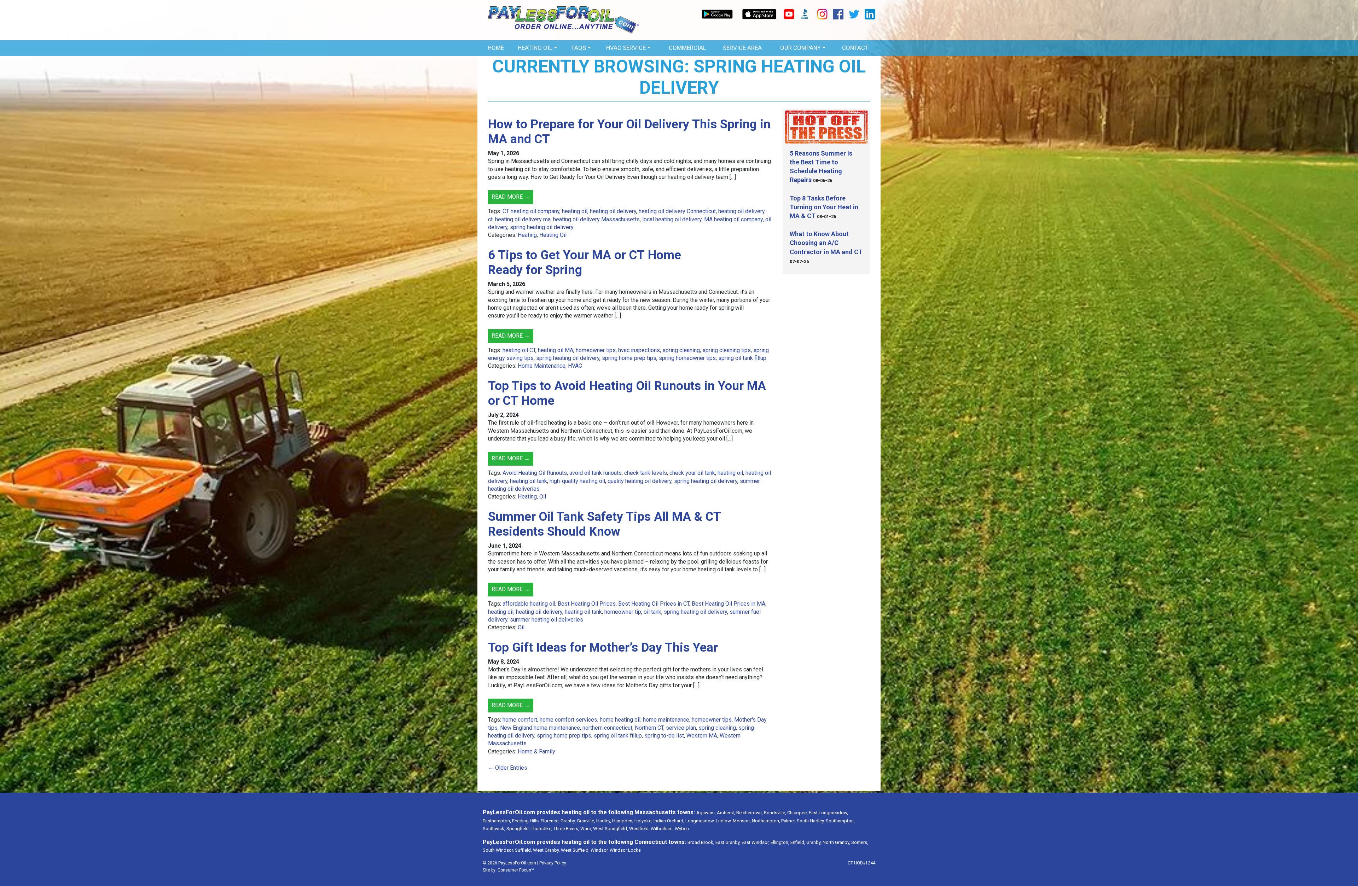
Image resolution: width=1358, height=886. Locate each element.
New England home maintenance (540, 727)
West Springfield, (610, 828)
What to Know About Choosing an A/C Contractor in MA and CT (826, 242)
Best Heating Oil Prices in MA (728, 603)
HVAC (575, 365)
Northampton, (766, 820)
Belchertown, (749, 812)
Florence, (550, 820)
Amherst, (726, 812)
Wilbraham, (662, 828)
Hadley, (603, 820)
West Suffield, (575, 850)
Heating (527, 235)
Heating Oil (535, 47)
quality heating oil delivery (640, 481)
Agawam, (706, 812)
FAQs (578, 47)
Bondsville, (775, 812)
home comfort (520, 719)
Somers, (859, 842)
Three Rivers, (566, 828)
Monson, (742, 820)
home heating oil (620, 719)
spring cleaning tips (726, 350)
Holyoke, (643, 820)
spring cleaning (681, 350)
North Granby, (836, 842)
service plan (681, 727)
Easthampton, (497, 820)
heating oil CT (519, 350)
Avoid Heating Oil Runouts (535, 473)
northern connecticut (607, 727)
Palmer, (788, 820)
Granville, (586, 820)
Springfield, (518, 828)
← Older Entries (507, 767)
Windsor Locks (625, 850)
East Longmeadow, (828, 812)
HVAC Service (626, 47)
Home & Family (536, 751)
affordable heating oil (529, 603)
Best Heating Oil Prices (587, 603)
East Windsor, (756, 842)
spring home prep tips (629, 358)
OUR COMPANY (800, 47)
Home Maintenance (541, 365)
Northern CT (649, 727)
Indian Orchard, (669, 820)
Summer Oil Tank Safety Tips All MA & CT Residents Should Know (604, 524)
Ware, (586, 828)
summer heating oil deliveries (546, 619)
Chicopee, (797, 812)
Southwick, (494, 828)
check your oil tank (692, 473)
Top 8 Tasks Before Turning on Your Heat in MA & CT (824, 207)
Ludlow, (724, 820)
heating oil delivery (613, 211)
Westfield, (639, 828)
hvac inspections (639, 350)
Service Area (742, 47)
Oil (542, 496)
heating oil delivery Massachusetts (596, 219)
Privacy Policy (552, 863)
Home (496, 47)
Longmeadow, (700, 820)
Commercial (687, 47)
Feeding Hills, (526, 820)
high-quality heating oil (577, 481)
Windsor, (600, 850)
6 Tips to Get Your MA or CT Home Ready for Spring (584, 262)
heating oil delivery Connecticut (677, 211)
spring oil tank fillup (742, 358)
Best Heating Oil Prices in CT (653, 603)
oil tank (652, 611)
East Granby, (728, 842)
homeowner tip (622, 611)
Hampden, (622, 820)
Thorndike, (541, 828)
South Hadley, (811, 820)
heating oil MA (555, 350)
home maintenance (666, 719)
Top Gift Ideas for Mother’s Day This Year (603, 647)
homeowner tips (596, 350)
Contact (855, 47)
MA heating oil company (733, 219)
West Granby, (546, 850)
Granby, (568, 820)
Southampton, (840, 820)
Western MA (701, 735)
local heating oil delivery (672, 219)
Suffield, (523, 850)
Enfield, (797, 842)
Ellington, (780, 842)
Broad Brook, (700, 842)
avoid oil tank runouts (595, 473)
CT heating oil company (531, 211)
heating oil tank (528, 481)
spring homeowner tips (687, 358)
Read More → (511, 196)
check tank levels (645, 473)
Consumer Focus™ (516, 870)
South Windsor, (498, 850)
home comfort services (568, 719)
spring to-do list (664, 735)
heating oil (574, 211)
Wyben (682, 828)
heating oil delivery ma (523, 219)
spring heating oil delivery (542, 227)
